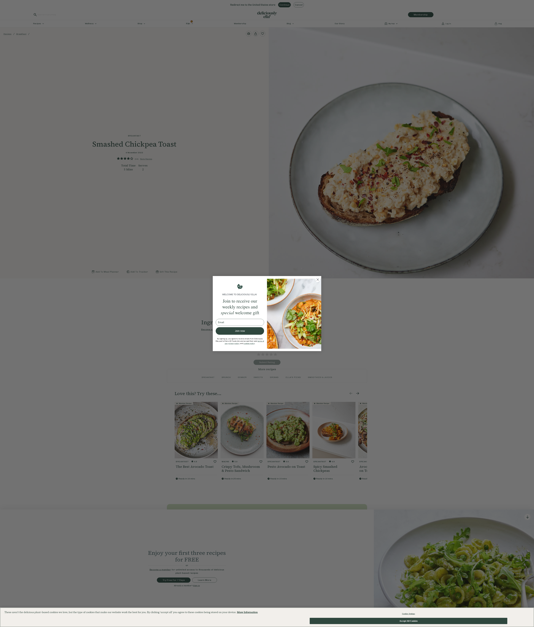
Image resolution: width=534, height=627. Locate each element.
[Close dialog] (317, 279)
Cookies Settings (408, 614)
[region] (267, 617)
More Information (247, 612)
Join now (240, 331)
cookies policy (249, 343)
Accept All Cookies (408, 621)
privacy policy (233, 343)
